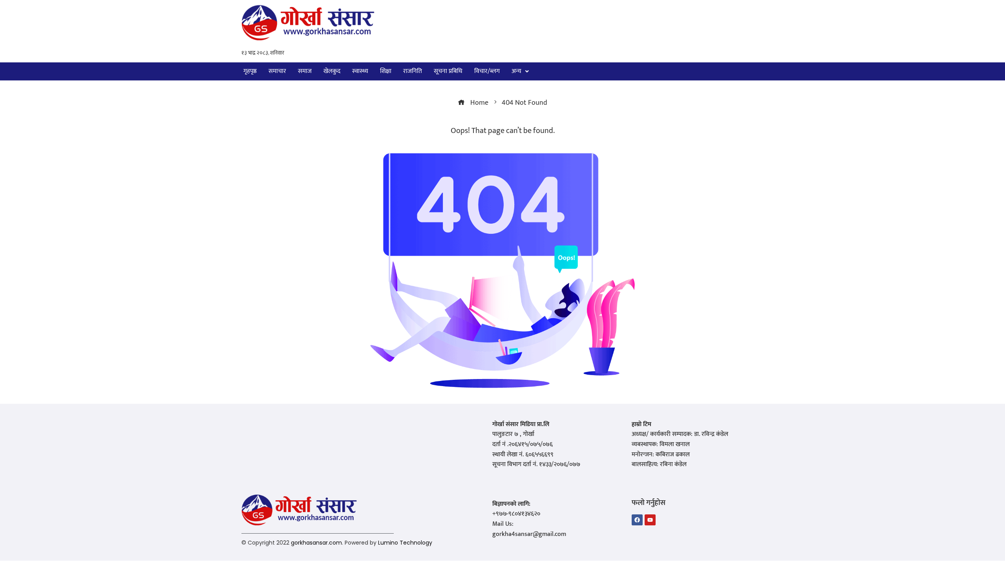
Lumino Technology (405, 543)
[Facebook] (637, 519)
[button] (520, 71)
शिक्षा (385, 71)
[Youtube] (650, 519)
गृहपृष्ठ (250, 71)
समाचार (277, 71)
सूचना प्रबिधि (448, 71)
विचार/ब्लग (487, 71)
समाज (305, 71)
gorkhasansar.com (316, 543)
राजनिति (412, 71)
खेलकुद (331, 71)
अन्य (516, 71)
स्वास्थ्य (360, 71)
